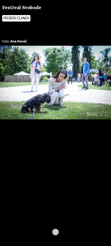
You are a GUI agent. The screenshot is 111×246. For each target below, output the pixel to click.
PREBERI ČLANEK (16, 18)
